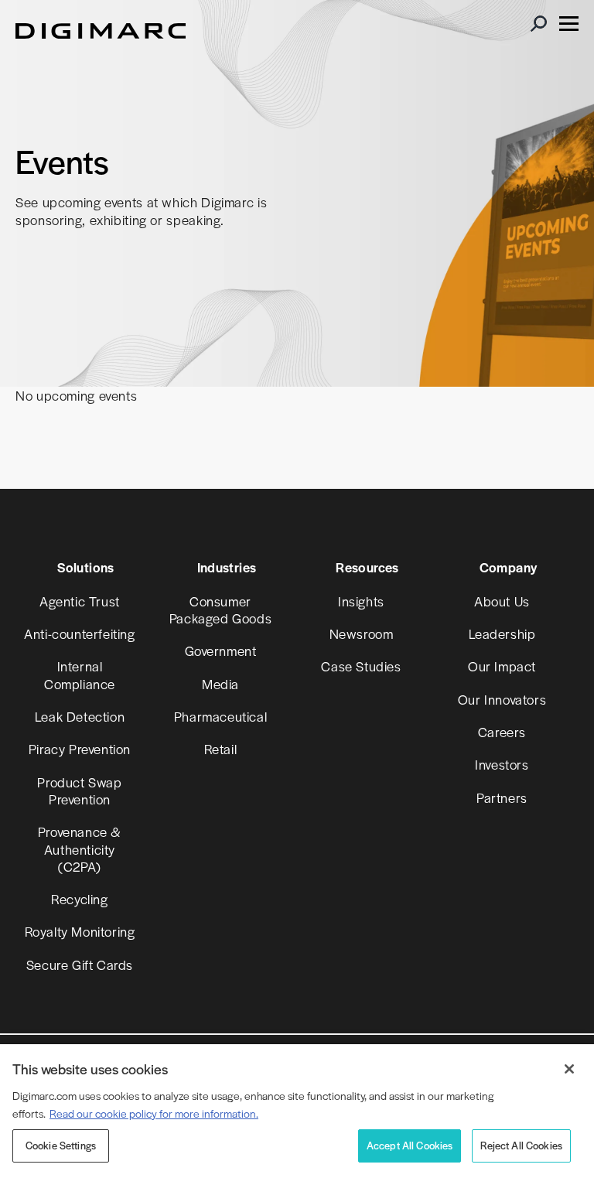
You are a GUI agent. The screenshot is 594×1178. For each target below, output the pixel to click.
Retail (220, 748)
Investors (501, 764)
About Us (502, 601)
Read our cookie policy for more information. (154, 1113)
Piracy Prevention (80, 748)
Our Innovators (502, 699)
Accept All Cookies (410, 1145)
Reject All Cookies (521, 1145)
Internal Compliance (79, 674)
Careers (502, 731)
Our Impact (502, 666)
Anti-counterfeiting (79, 633)
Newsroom (361, 633)
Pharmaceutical (220, 716)
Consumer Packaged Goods (220, 609)
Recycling (79, 898)
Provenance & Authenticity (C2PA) (79, 849)
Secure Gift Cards (79, 964)
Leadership (502, 633)
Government (221, 650)
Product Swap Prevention (79, 790)
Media (220, 683)
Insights (361, 601)
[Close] (569, 1069)
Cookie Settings (61, 1145)
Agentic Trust (79, 601)
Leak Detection (80, 716)
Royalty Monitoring (80, 931)
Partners (501, 797)
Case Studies (361, 666)
